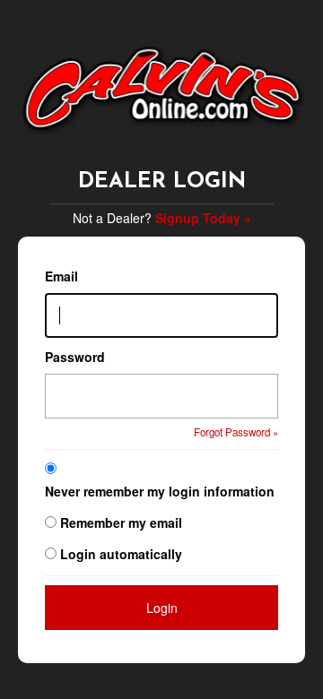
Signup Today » (203, 218)
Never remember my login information (160, 491)
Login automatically (123, 554)
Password (75, 357)
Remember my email (121, 522)
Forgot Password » (236, 432)
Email (61, 276)
